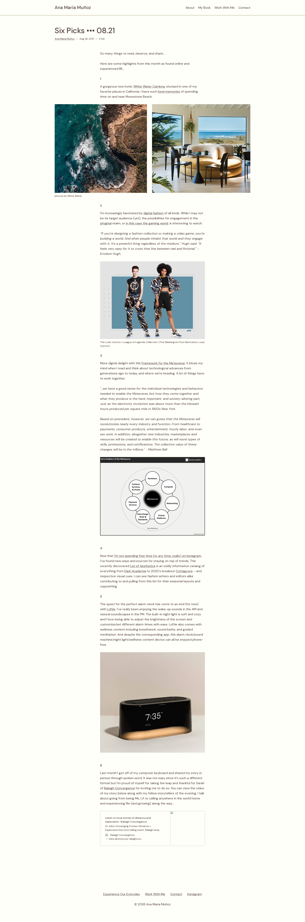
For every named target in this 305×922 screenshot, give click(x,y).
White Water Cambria (149, 86)
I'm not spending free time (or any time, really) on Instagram (157, 556)
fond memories (169, 91)
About (190, 8)
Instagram (194, 894)
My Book (204, 8)
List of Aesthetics (142, 566)
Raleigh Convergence (119, 788)
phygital (106, 223)
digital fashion (153, 213)
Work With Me (224, 8)
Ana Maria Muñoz (73, 7)
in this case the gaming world (147, 223)
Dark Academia (135, 571)
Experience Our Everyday (121, 894)
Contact (244, 8)
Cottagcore (184, 571)
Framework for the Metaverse (163, 363)
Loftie (111, 609)
